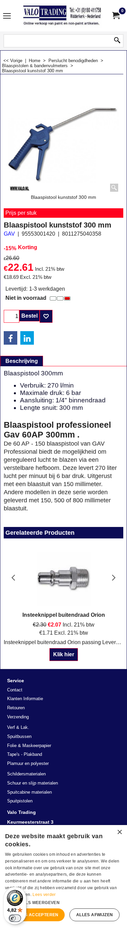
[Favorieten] (46, 316)
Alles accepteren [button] (36, 914)
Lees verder (44, 894)
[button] (63, 902)
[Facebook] (10, 338)
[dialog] (63, 876)
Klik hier (63, 654)
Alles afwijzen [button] (94, 914)
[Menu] (7, 16)
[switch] (15, 918)
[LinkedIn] (27, 338)
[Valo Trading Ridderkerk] (62, 15)
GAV (9, 234)
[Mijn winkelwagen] (115, 15)
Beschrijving (21, 361)
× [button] (119, 832)
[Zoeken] (117, 41)
